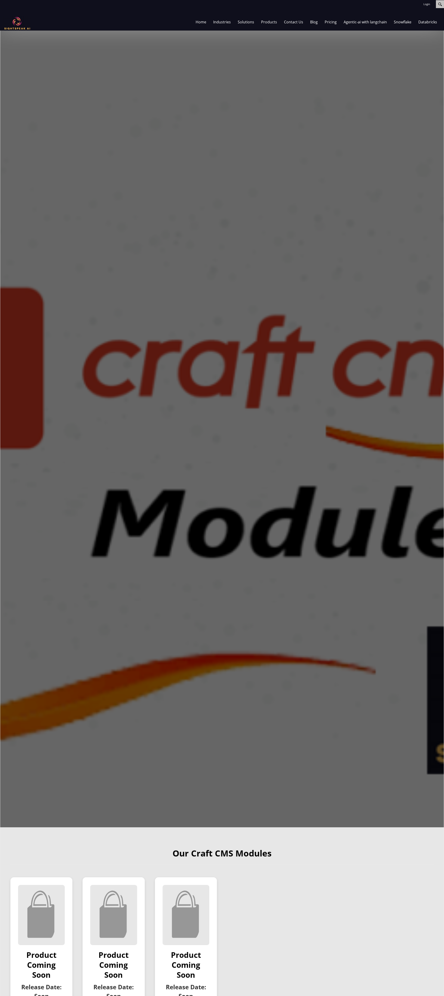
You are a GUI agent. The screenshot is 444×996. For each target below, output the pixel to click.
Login (426, 4)
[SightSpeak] (17, 23)
